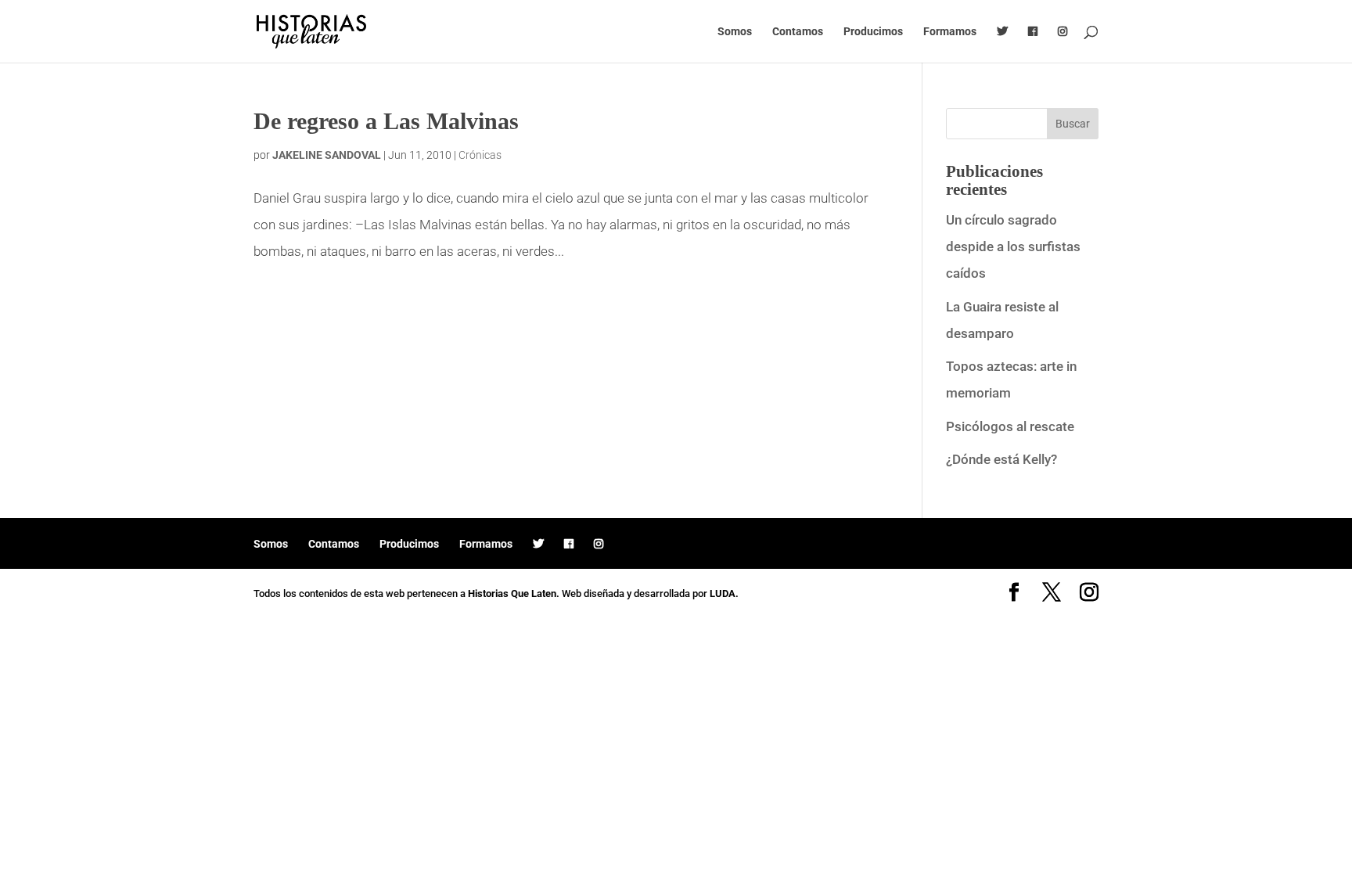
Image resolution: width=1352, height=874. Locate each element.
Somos (734, 32)
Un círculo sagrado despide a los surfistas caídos (1013, 246)
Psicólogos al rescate (1010, 426)
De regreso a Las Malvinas (386, 121)
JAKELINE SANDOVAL (326, 155)
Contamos (797, 32)
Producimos (873, 32)
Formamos (949, 32)
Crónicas (480, 155)
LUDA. (724, 593)
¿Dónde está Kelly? (1001, 459)
